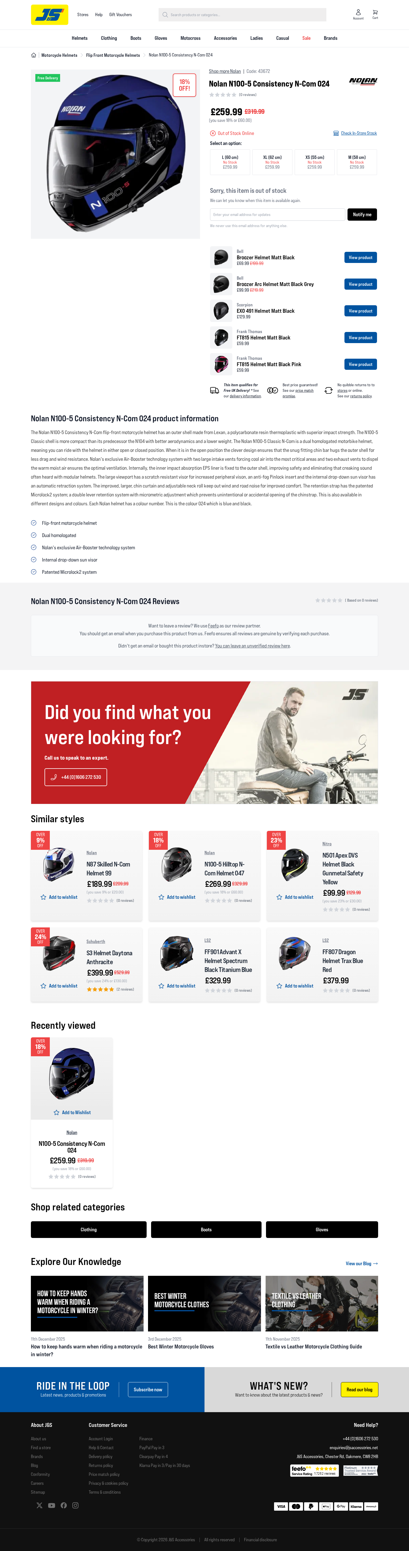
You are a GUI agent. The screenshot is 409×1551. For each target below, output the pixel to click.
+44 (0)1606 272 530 (81, 777)
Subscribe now (148, 1389)
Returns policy (101, 1465)
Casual (282, 38)
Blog (34, 1465)
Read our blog (360, 1389)
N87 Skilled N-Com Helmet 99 (108, 868)
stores (342, 390)
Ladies (256, 38)
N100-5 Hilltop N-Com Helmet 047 (224, 868)
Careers (37, 1483)
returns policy (360, 396)
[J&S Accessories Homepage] (49, 14)
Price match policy (104, 1474)
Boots (135, 38)
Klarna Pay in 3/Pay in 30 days (164, 1465)
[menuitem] (79, 38)
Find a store (41, 1447)
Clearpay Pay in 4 (153, 1456)
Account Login (101, 1438)
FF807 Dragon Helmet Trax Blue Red (342, 961)
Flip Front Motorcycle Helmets (113, 55)
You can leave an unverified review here (252, 646)
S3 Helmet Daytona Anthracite (109, 957)
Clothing (109, 38)
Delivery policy (100, 1456)
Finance (145, 1438)
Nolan (92, 852)
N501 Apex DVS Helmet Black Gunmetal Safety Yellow (342, 868)
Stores (82, 14)
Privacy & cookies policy (108, 1483)
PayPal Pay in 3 (151, 1447)
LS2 (207, 940)
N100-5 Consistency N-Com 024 (72, 1147)
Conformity (40, 1474)
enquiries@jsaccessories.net (354, 1447)
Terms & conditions (105, 1492)
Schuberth (96, 941)
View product (361, 257)
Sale (306, 38)
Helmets (80, 38)
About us (38, 1438)
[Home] (33, 55)
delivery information (245, 396)
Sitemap (38, 1492)
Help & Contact (101, 1447)
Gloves (161, 38)
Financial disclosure (260, 1540)
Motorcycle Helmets (59, 55)
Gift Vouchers (120, 14)
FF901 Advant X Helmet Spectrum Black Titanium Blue (228, 961)
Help (99, 14)
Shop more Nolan (225, 71)
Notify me (362, 214)
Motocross (191, 38)
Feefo (213, 626)
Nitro (327, 843)
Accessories (225, 38)
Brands (330, 38)
